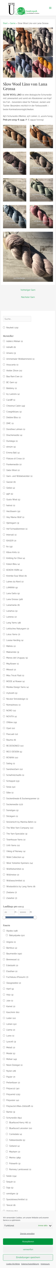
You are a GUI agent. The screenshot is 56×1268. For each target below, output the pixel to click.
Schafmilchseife (15, 775)
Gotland (14, 1146)
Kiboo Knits (13, 552)
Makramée (12, 652)
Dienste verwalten (27, 1234)
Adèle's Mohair (14, 341)
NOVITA (11, 716)
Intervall (11, 535)
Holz (9, 995)
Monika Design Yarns (17, 687)
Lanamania (13, 605)
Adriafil (11, 347)
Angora (11, 942)
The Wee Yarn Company (19, 828)
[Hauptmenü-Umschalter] (50, 8)
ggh (9, 494)
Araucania (12, 365)
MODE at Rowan (15, 681)
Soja (9, 1187)
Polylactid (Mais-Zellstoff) (19, 1106)
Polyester (12, 1100)
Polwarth (14, 1163)
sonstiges (12, 1193)
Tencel (11, 1205)
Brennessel (12, 959)
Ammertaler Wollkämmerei (20, 359)
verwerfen (28, 1249)
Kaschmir (12, 1012)
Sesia (10, 787)
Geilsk (10, 488)
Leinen (11, 1024)
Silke (9, 792)
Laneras (11, 617)
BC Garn (11, 382)
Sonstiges (12, 810)
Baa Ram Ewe (14, 376)
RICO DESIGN (14, 752)
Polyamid (13, 1094)
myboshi (11, 693)
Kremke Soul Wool (16, 576)
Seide (11, 1176)
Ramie (10, 1112)
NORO (11, 710)
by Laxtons (13, 394)
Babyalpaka (17, 935)
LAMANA (12, 587)
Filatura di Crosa (15, 458)
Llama (10, 1030)
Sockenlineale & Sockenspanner (22, 798)
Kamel (10, 1006)
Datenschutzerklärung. (30, 1264)
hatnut (10, 505)
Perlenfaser (13, 1082)
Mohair (11, 1059)
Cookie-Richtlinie (13, 1264)
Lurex (10, 1036)
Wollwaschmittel (15, 880)
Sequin (11, 1182)
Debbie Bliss (13, 417)
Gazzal (11, 482)
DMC (10, 423)
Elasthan (11, 971)
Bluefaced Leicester (20, 1128)
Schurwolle (14, 1118)
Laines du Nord (15, 581)
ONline (11, 722)
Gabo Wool (13, 470)
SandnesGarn (14, 769)
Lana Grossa (14, 599)
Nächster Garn (28, 297)
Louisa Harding (14, 640)
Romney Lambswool (20, 1169)
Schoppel (12, 781)
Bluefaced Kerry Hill (20, 1122)
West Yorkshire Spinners (19, 863)
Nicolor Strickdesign (17, 699)
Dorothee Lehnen (15, 429)
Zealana (11, 892)
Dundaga (12, 441)
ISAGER (11, 540)
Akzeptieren (28, 1241)
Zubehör (11, 898)
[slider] (4, 917)
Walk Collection (15, 857)
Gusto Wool (13, 499)
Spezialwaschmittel (16, 1199)
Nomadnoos (13, 705)
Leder (11, 1018)
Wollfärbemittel (15, 869)
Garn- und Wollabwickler (19, 476)
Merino (15, 1157)
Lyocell (11, 1041)
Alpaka (12, 931)
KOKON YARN (14, 570)
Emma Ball (13, 453)
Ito (9, 546)
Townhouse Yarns (15, 839)
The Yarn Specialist (16, 834)
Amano (11, 353)
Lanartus (12, 611)
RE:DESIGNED (15, 746)
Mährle (11, 646)
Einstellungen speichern (28, 1257)
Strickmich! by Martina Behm (21, 822)
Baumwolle (14, 953)
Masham (14, 1152)
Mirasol (11, 669)
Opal (10, 728)
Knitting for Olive (15, 558)
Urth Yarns (13, 845)
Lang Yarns (13, 623)
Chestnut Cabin (15, 406)
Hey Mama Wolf (15, 517)
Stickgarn (12, 816)
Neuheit (12, 327)
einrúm (11, 447)
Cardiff (10, 400)
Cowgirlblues (14, 412)
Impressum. (45, 1264)
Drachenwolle (14, 435)
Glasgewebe (13, 983)
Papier (10, 1077)
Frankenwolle (14, 464)
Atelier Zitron (14, 370)
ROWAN (12, 757)
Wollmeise (12, 875)
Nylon (11, 1071)
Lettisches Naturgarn (17, 628)
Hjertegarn (12, 523)
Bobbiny (11, 388)
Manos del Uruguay (17, 658)
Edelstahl (12, 965)
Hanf (10, 989)
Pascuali (12, 734)
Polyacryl (12, 1088)
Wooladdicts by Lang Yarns (20, 886)
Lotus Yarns (13, 634)
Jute (9, 1000)
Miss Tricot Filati (15, 675)
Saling (10, 763)
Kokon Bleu (13, 564)
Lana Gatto (13, 593)
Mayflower (12, 664)
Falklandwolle (17, 1140)
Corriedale (15, 1134)
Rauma (11, 740)
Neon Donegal (14, 1065)
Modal (10, 1053)
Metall (10, 1047)
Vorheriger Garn (28, 290)
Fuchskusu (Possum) (17, 977)
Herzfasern (13, 511)
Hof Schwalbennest (16, 529)
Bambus (11, 948)
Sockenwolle (14, 804)
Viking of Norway (15, 851)
